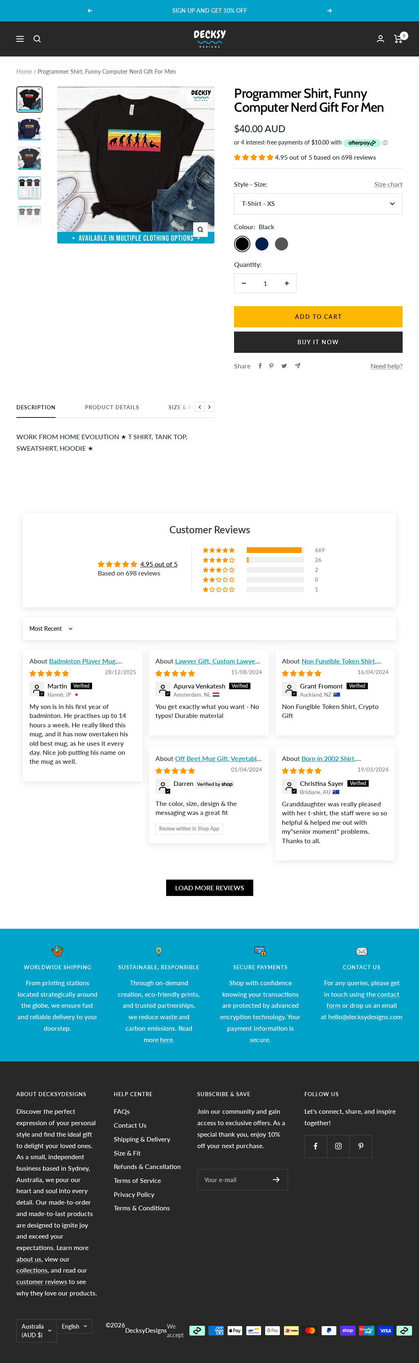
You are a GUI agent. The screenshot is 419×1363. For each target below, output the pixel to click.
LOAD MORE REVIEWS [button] (209, 887)
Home (24, 71)
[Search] (37, 39)
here (166, 1039)
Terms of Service (137, 1180)
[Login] (380, 38)
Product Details (112, 407)
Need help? (387, 366)
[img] (49, 673)
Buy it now (318, 341)
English (70, 1326)
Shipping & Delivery (142, 1139)
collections (31, 1270)
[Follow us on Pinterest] (360, 1146)
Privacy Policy (134, 1194)
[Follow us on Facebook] (315, 1146)
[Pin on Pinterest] (271, 366)
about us (28, 1259)
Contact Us (130, 1125)
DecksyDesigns (146, 1330)
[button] (254, 157)
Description (36, 407)
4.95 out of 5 (159, 564)
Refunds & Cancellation (147, 1166)
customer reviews (41, 1281)
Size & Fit (183, 407)
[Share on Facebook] (260, 366)
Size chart (388, 184)
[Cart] (398, 39)
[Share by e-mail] (297, 365)
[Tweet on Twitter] (284, 366)
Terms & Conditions (142, 1208)
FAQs (122, 1111)
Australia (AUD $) (33, 1331)
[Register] (276, 1179)
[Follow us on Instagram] (338, 1146)
